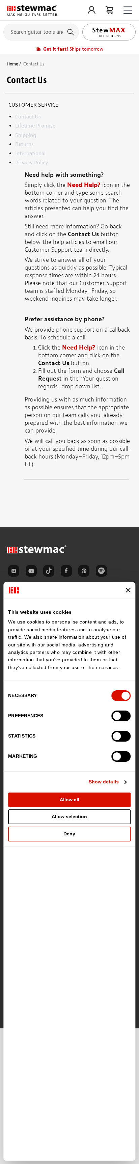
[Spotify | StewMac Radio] (102, 572)
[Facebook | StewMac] (67, 572)
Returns (24, 144)
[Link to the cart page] (109, 10)
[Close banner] (128, 590)
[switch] (121, 716)
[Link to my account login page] (91, 10)
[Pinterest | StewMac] (85, 572)
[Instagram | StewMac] (15, 572)
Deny (69, 833)
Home (12, 64)
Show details (104, 781)
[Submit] (71, 32)
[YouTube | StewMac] (32, 572)
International (30, 153)
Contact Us (28, 116)
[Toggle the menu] (127, 10)
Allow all (69, 799)
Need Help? (84, 185)
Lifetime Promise (35, 125)
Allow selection (69, 816)
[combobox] (41, 32)
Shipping (25, 135)
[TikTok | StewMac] (50, 572)
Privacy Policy (31, 162)
